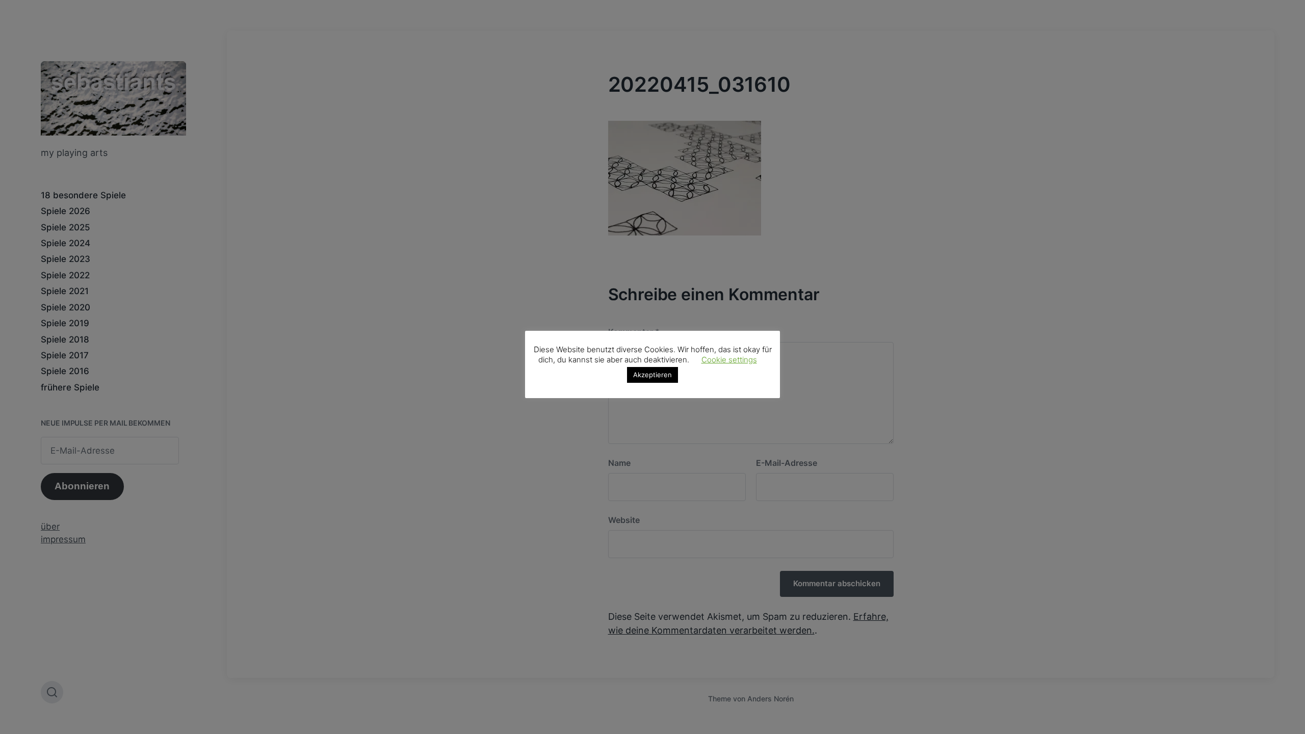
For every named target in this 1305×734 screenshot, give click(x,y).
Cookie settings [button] (729, 359)
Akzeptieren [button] (652, 375)
